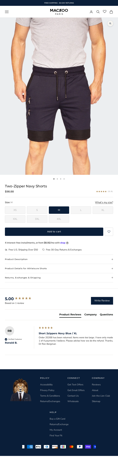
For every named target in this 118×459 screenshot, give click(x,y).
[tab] (70, 315)
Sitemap (96, 401)
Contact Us (73, 395)
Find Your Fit (56, 435)
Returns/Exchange (59, 424)
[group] (21, 299)
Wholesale (73, 401)
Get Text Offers (75, 384)
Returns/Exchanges (50, 401)
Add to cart (54, 231)
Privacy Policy (47, 390)
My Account (56, 429)
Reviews (96, 384)
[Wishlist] (104, 11)
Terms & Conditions (50, 395)
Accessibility (46, 384)
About (95, 390)
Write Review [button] (102, 300)
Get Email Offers (76, 390)
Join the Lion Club (101, 395)
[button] (109, 232)
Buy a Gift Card (57, 418)
